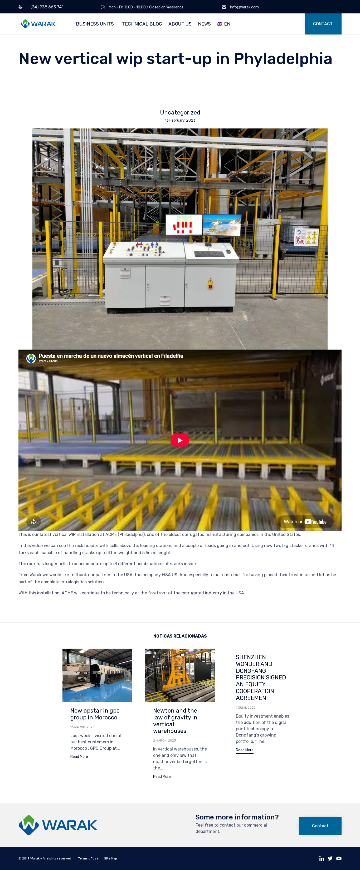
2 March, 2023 (164, 740)
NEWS (204, 24)
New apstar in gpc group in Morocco (95, 714)
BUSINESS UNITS (95, 24)
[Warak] (38, 24)
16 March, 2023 (82, 727)
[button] (323, 23)
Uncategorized (180, 112)
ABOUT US (180, 24)
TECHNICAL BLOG (142, 24)
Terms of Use (88, 858)
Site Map (110, 858)
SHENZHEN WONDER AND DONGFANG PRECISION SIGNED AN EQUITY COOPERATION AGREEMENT (261, 678)
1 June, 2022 (245, 707)
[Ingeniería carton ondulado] (58, 834)
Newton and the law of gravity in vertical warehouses (175, 721)
